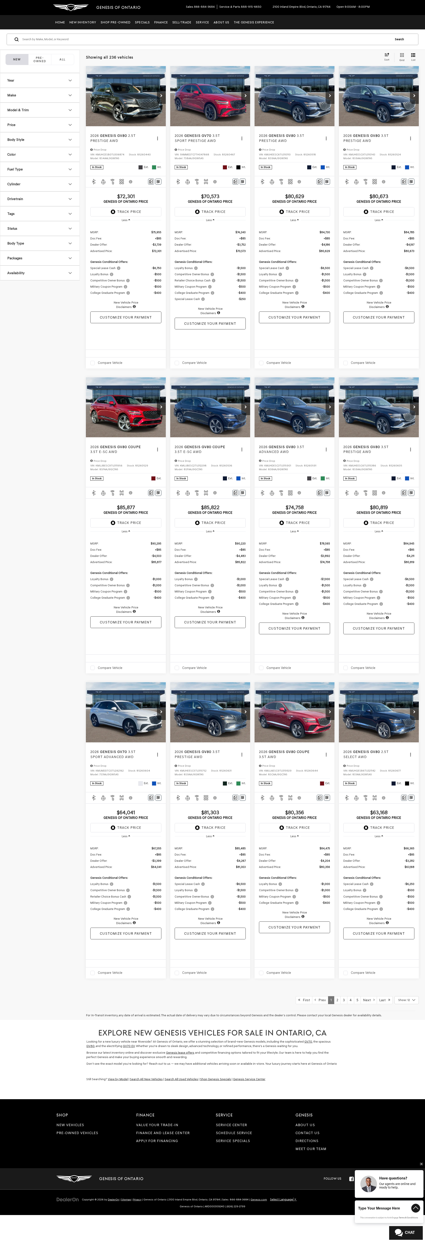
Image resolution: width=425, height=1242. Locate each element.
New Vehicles (70, 1125)
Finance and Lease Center (163, 1133)
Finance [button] (161, 22)
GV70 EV (129, 1046)
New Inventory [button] (83, 22)
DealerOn (113, 1199)
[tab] (39, 59)
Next (368, 1000)
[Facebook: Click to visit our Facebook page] (351, 1178)
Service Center (231, 1125)
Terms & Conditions (408, 1218)
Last (383, 1000)
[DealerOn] (67, 1199)
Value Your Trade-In (157, 1125)
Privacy (137, 1199)
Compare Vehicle (110, 363)
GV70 (308, 1041)
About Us (305, 1125)
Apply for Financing (157, 1141)
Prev (321, 1000)
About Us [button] (221, 22)
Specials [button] (142, 22)
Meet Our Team (311, 1149)
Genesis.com (259, 1199)
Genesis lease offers (180, 1053)
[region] (125, 267)
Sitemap (126, 1199)
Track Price (129, 212)
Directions (307, 1141)
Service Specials (233, 1141)
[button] (161, 96)
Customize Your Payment (126, 317)
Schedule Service (234, 1133)
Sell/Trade (181, 22)
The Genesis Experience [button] (254, 22)
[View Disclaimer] (131, 181)
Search (399, 39)
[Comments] (151, 182)
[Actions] (157, 138)
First (305, 1000)
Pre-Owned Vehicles (77, 1133)
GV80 (90, 1046)
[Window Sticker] (158, 182)
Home (60, 22)
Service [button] (202, 22)
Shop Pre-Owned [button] (116, 22)
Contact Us (308, 1133)
